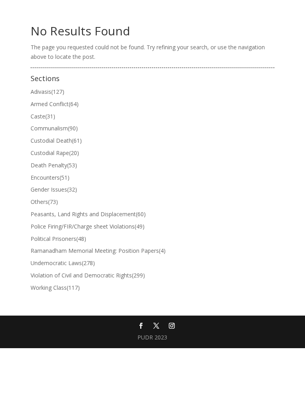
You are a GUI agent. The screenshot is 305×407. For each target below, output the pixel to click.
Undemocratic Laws (63, 263)
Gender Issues (54, 189)
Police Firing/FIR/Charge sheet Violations (88, 226)
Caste (43, 116)
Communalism (54, 128)
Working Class (55, 287)
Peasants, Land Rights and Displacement (88, 214)
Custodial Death (56, 140)
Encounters (50, 177)
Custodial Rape (55, 153)
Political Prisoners (58, 238)
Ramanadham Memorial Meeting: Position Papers (98, 250)
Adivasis (47, 91)
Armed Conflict (55, 104)
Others (44, 201)
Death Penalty (54, 165)
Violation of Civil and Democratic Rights (88, 275)
